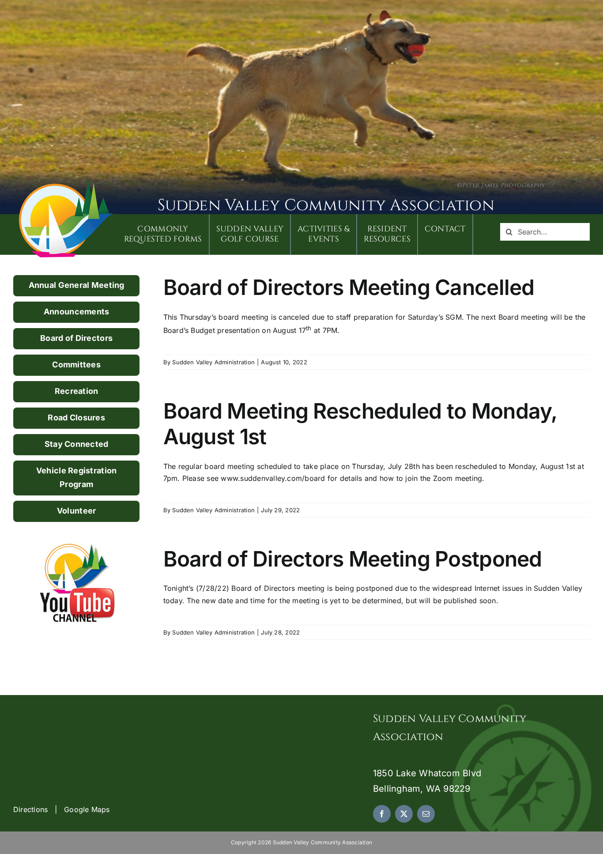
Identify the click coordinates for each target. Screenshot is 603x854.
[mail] (426, 814)
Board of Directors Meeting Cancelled (349, 287)
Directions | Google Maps (61, 809)
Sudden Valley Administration (213, 362)
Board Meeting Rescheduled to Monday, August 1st (360, 424)
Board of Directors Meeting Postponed (352, 559)
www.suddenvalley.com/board (273, 478)
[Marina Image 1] (66, 182)
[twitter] (404, 814)
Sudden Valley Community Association (326, 205)
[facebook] (382, 814)
